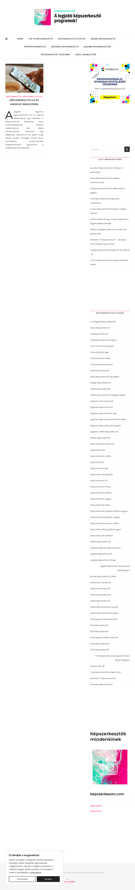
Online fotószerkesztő (100, 588)
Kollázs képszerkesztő (100, 541)
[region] (34, 868)
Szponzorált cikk (97, 666)
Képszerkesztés (97, 450)
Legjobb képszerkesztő (101, 553)
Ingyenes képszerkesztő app (103, 413)
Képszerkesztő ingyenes (101, 474)
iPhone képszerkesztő (100, 437)
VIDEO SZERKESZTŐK (85, 54)
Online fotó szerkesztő (100, 582)
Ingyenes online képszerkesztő (104, 431)
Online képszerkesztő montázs (104, 607)
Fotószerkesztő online (100, 358)
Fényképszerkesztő (35, 46)
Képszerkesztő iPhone (100, 486)
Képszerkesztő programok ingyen (105, 529)
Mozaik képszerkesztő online (103, 576)
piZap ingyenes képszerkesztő (104, 637)
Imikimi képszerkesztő (100, 388)
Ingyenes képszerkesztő (64, 46)
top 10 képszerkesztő (40, 38)
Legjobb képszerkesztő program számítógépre (115, 568)
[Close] (61, 852)
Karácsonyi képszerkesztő (102, 443)
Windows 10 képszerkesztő (102, 678)
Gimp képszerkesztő (99, 370)
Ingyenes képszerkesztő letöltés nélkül (108, 419)
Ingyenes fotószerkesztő (101, 401)
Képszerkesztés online (100, 456)
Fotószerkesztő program (101, 364)
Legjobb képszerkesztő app (103, 560)
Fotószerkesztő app (99, 352)
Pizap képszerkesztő (99, 643)
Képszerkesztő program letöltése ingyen (109, 511)
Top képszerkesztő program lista (105, 672)
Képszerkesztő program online (104, 523)
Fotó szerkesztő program (102, 346)
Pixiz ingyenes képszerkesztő (103, 619)
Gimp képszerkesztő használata (104, 376)
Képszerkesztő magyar (101, 499)
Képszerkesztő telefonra (55, 54)
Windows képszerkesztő (101, 684)
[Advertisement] (110, 124)
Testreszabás (22, 879)
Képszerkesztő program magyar (105, 517)
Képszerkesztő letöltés (72, 38)
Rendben (48, 879)
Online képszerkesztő (103, 38)
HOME (20, 38)
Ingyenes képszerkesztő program (105, 425)
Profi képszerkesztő (99, 649)
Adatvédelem (35, 872)
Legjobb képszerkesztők (97, 46)
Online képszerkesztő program (104, 613)
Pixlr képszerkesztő (99, 631)
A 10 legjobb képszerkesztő (103, 321)
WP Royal (100, 872)
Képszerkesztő (13, 96)
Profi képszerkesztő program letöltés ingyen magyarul (112, 657)
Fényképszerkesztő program (103, 340)
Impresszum (96, 811)
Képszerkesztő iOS (32, 96)
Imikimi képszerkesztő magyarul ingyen (108, 395)
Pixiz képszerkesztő (99, 625)
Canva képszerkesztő (100, 327)
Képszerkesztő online (100, 505)
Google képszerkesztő (100, 382)
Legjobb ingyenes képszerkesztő (105, 547)
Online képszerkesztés (100, 594)
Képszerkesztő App (99, 468)
